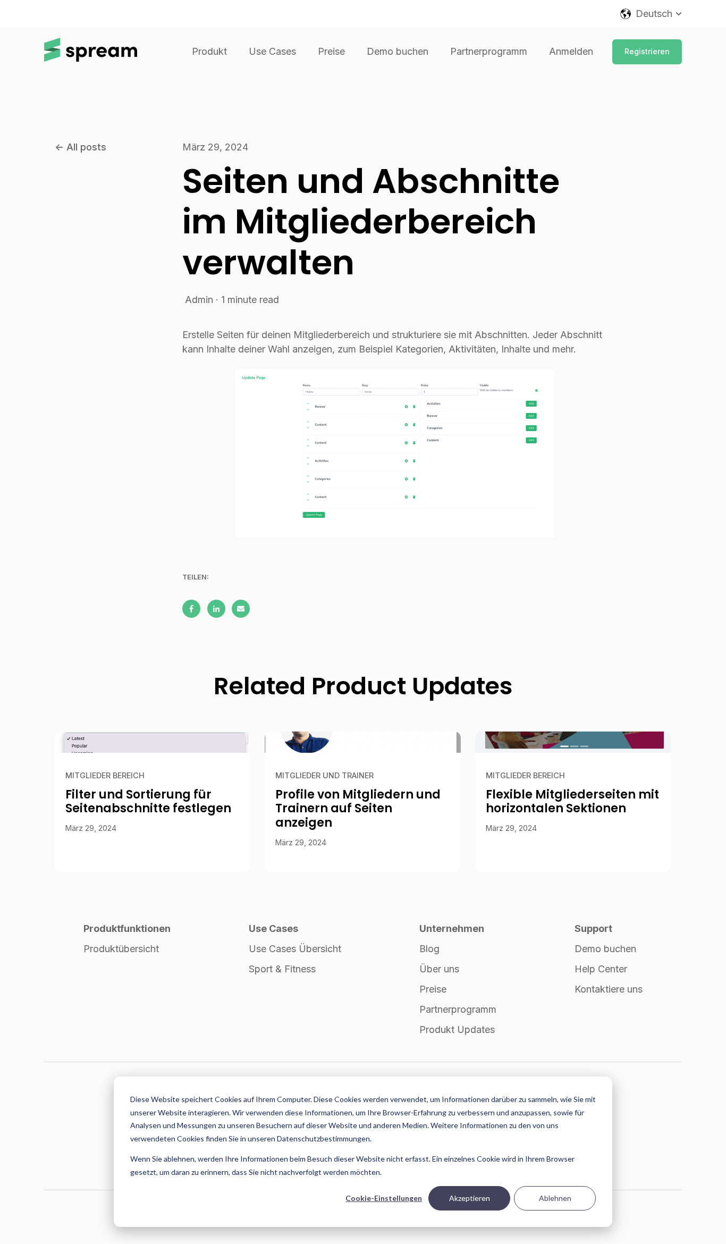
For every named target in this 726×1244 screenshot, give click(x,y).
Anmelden (571, 51)
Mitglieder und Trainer (324, 775)
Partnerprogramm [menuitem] (457, 1009)
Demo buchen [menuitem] (605, 948)
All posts (86, 147)
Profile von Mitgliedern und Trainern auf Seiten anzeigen (358, 808)
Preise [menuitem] (432, 989)
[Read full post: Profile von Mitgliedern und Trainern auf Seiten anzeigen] (362, 742)
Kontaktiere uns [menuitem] (609, 989)
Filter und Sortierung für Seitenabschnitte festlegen (148, 801)
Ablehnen (555, 1198)
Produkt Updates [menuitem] (457, 1029)
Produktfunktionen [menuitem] (127, 928)
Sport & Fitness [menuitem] (282, 968)
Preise (331, 51)
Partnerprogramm (488, 51)
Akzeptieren (469, 1198)
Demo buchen (397, 51)
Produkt (209, 51)
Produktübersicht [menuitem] (121, 948)
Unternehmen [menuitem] (451, 928)
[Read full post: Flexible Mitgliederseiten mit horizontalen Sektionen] (573, 742)
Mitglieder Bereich (105, 775)
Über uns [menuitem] (439, 968)
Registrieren (647, 51)
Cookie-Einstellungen (383, 1198)
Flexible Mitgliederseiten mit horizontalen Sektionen (572, 801)
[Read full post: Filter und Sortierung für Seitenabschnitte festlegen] (152, 742)
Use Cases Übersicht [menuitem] (295, 948)
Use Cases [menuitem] (273, 928)
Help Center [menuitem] (601, 968)
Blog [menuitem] (429, 948)
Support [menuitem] (593, 928)
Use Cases (272, 51)
